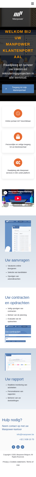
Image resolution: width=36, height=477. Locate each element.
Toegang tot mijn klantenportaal (19, 88)
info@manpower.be (25, 434)
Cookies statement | (18, 462)
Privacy (6, 462)
